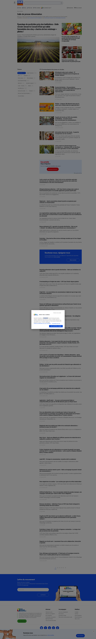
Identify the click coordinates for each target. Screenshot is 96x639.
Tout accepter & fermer (55, 326)
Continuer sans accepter (57, 312)
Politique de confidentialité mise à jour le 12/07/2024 (42, 323)
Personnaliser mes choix (56, 323)
